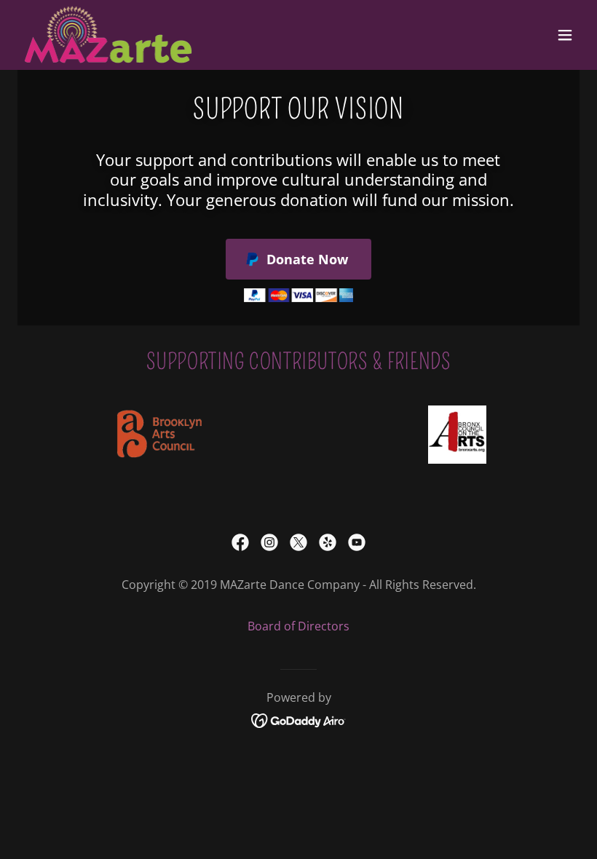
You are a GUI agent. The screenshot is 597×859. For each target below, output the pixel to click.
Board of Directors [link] (298, 626)
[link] (108, 35)
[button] (565, 35)
